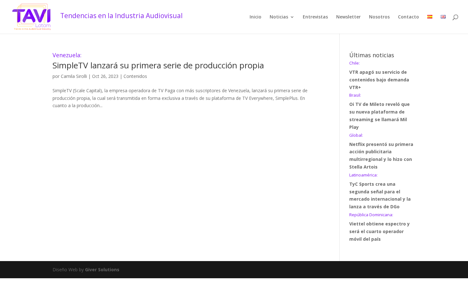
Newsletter (348, 17)
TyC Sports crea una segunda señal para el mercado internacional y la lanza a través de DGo (380, 191)
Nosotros (379, 17)
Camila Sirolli (74, 76)
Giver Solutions (102, 269)
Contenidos (135, 76)
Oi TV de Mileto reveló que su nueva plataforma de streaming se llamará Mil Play (379, 111)
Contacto (408, 17)
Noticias (279, 17)
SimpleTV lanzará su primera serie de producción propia (158, 61)
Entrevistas (315, 17)
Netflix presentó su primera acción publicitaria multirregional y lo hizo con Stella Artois (381, 151)
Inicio (255, 17)
